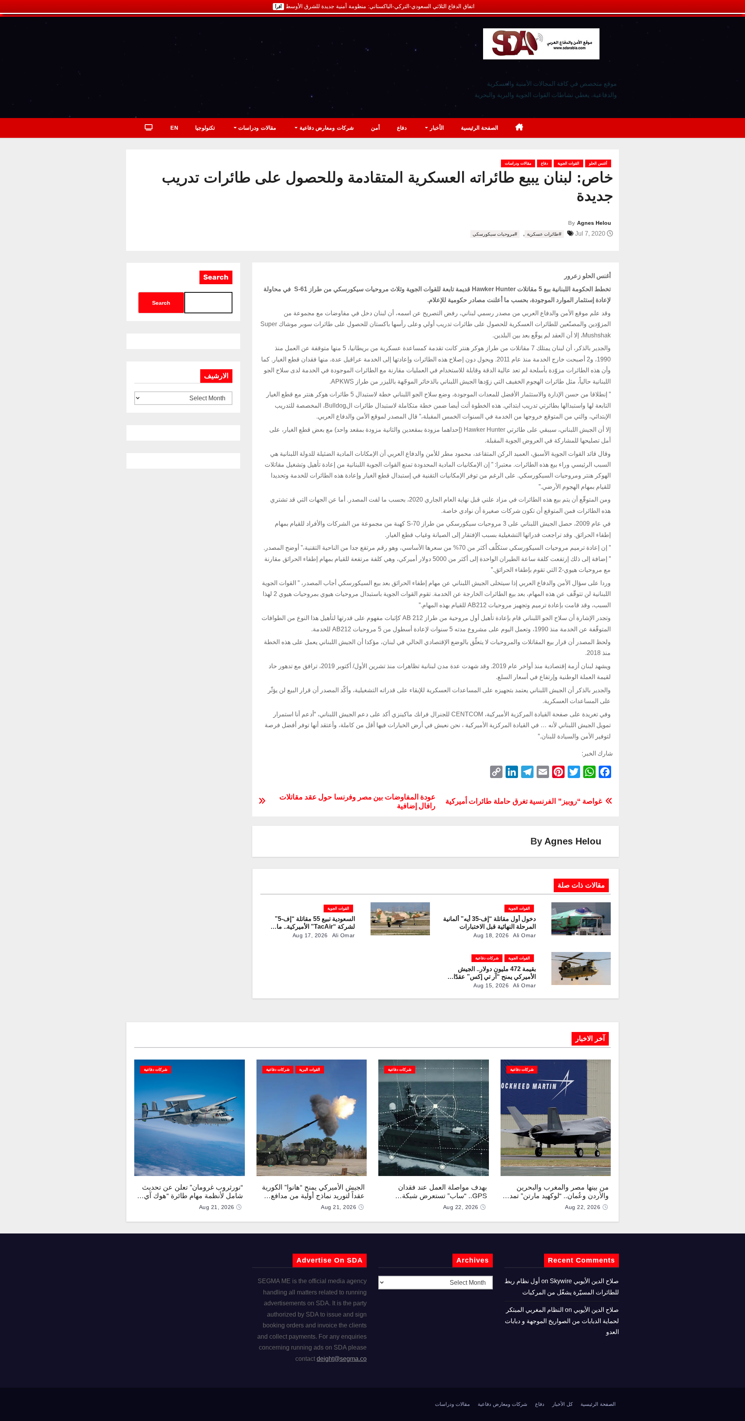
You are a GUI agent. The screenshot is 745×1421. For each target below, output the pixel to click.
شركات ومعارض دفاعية (326, 128)
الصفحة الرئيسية (480, 128)
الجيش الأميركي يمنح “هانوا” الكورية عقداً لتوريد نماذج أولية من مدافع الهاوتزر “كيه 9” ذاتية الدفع (313, 1196)
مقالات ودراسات (256, 128)
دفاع (402, 128)
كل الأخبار (562, 1404)
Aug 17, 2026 (310, 935)
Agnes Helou (594, 223)
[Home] (519, 128)
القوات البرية (309, 1069)
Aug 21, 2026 (338, 1207)
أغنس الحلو (598, 163)
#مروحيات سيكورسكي (495, 234)
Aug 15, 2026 (491, 985)
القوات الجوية (568, 163)
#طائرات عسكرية (544, 234)
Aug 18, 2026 (491, 935)
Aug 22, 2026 (582, 1207)
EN (174, 128)
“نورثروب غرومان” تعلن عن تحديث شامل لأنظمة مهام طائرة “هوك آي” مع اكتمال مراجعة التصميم (192, 1196)
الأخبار (436, 128)
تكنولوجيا (205, 128)
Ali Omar (524, 935)
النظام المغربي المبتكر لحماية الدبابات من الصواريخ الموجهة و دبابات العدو (562, 1320)
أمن (375, 128)
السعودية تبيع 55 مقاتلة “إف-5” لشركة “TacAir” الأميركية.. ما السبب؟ (315, 926)
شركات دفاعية (487, 958)
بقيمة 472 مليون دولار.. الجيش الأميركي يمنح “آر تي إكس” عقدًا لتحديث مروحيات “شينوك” (495, 977)
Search (216, 277)
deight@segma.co (342, 1358)
